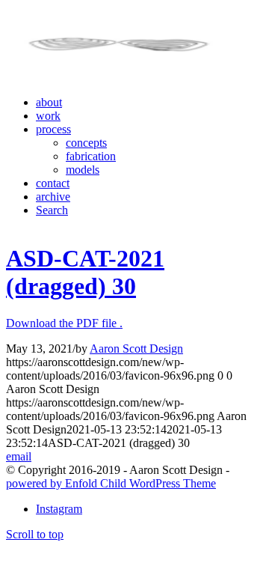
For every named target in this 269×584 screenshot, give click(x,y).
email (18, 456)
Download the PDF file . (64, 323)
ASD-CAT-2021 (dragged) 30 (85, 272)
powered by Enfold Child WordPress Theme (111, 483)
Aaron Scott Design (136, 348)
